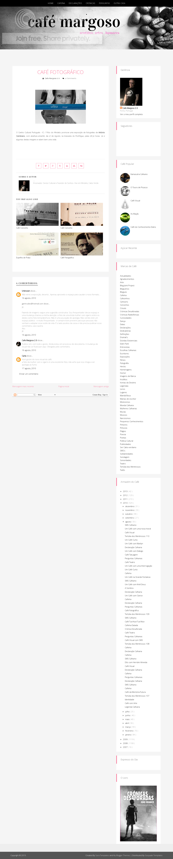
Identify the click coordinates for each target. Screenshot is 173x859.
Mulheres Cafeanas (128, 408)
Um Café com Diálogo (134, 551)
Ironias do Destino (128, 382)
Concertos (124, 305)
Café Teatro (130, 562)
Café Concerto (22, 228)
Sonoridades (125, 460)
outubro (129, 514)
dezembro (130, 506)
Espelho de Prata (23, 257)
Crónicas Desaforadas (129, 311)
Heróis (123, 366)
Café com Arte (131, 703)
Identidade (129, 699)
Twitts (122, 470)
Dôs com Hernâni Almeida (136, 662)
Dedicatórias (125, 330)
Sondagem (124, 457)
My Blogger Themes (121, 855)
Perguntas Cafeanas (133, 558)
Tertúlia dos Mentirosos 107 (137, 696)
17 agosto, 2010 (29, 368)
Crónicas (90, 3)
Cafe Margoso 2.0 (52, 78)
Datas (122, 324)
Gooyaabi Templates (153, 855)
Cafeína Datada (131, 625)
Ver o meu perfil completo (131, 114)
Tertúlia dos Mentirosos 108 (137, 643)
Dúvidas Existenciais (128, 340)
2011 (125, 499)
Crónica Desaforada (133, 629)
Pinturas (123, 428)
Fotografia (124, 363)
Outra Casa (119, 3)
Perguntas (104, 3)
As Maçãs (135, 213)
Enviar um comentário (28, 374)
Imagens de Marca (128, 376)
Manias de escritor (128, 399)
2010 (125, 503)
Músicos (123, 415)
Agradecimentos (127, 279)
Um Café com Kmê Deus (135, 584)
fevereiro (129, 730)
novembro (130, 510)
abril (127, 723)
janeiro (128, 734)
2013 (125, 491)
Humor (123, 373)
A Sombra (129, 588)
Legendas (124, 386)
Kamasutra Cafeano (139, 174)
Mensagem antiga (101, 386)
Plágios (123, 431)
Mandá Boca (125, 395)
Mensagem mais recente (23, 386)
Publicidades (125, 444)
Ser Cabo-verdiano (128, 447)
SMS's (122, 450)
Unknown (26, 291)
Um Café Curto (131, 540)
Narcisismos (125, 418)
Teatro (123, 463)
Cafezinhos (125, 298)
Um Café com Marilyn (134, 543)
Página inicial (63, 386)
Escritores (124, 353)
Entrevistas (125, 347)
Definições (124, 334)
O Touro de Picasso (139, 187)
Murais (123, 411)
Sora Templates (102, 855)
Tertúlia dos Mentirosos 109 (137, 614)
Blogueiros (124, 288)
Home (51, 3)
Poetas (123, 437)
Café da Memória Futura (135, 692)
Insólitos (123, 379)
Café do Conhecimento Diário (143, 227)
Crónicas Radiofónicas (129, 314)
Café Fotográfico (60, 72)
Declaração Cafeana (133, 547)
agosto (128, 521)
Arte (122, 282)
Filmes (123, 360)
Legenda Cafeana (132, 707)
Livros (122, 389)
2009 (125, 739)
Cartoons (124, 301)
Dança (122, 321)
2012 (125, 495)
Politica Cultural (126, 441)
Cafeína (61, 3)
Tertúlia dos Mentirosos (130, 466)
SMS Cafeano (130, 525)
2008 (125, 743)
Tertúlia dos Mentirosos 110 (137, 536)
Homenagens (126, 369)
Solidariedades (126, 453)
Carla (24, 355)
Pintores (123, 424)
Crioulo (123, 308)
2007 (125, 747)
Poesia (123, 434)
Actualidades (125, 276)
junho (128, 715)
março (128, 727)
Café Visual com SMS (134, 640)
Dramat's (124, 337)
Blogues (123, 292)
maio (127, 719)
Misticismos (125, 402)
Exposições (125, 356)
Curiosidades (125, 318)
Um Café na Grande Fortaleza (137, 577)
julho (127, 711)
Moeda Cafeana (127, 405)
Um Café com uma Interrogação (138, 566)
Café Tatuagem (131, 554)
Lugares (123, 392)
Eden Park (124, 343)
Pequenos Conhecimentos (131, 421)
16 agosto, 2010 (29, 298)
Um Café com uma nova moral (138, 528)
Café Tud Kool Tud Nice (135, 621)
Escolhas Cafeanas (128, 350)
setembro (129, 517)
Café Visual (135, 200)
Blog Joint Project (127, 285)
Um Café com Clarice (134, 595)
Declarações (75, 3)
